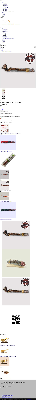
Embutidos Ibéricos (5, 31)
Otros (3, 32)
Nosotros (3, 12)
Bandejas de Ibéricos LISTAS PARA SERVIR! (8, 38)
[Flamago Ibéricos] (10, 26)
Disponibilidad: (3, 104)
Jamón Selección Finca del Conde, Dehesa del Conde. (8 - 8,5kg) (7, 345)
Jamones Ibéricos (5, 4)
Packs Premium (5, 9)
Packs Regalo (4, 8)
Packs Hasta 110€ (5, 10)
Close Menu (2, 17)
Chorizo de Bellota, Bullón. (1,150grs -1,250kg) (5, 190)
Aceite (5, 34)
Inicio (2, 1)
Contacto (3, 16)
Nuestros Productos (5, 29)
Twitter (4, 15)
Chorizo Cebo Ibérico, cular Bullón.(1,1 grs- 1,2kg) (6, 151)
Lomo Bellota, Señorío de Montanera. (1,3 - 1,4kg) (6, 201)
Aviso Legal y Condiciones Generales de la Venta (7, 395)
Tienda (2, 2)
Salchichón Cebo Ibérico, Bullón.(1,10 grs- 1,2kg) (5, 219)
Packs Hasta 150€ (5, 36)
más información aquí (29, 399)
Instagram (4, 41)
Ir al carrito (1, 48)
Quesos (5, 33)
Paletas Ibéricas (5, 3)
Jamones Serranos (6, 7)
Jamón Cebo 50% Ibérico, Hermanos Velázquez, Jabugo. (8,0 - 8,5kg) (8, 356)
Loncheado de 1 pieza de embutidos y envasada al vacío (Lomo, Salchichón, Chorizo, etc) (10, 133)
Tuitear (2, 109)
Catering (3, 39)
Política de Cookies (4, 396)
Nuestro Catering (5, 11)
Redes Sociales (3, 13)
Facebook (4, 14)
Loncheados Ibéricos (5, 5)
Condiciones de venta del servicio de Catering (7, 397)
